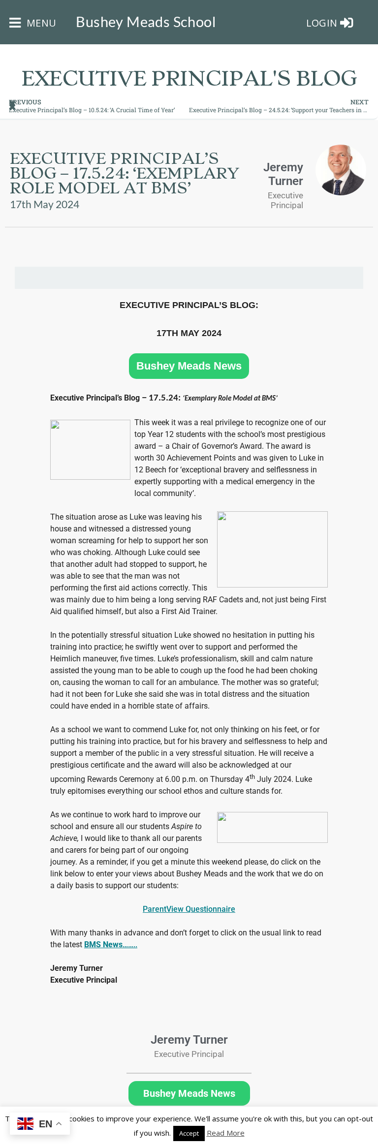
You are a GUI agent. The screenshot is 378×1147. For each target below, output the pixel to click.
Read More (226, 1133)
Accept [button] (189, 1133)
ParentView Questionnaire (189, 909)
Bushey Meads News (189, 366)
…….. (110, 944)
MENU (40, 23)
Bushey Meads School (146, 21)
